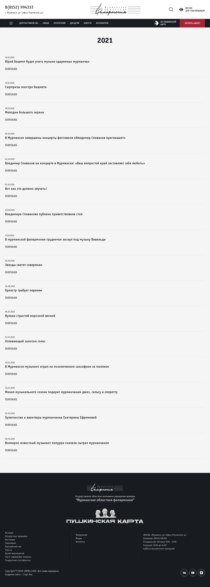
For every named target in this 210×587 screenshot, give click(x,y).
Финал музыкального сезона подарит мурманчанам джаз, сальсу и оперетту (61, 392)
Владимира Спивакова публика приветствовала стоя (43, 214)
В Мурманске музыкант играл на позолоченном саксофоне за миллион (57, 366)
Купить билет (192, 23)
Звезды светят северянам (23, 265)
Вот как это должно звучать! (26, 189)
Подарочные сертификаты (17, 560)
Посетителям (60, 23)
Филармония (81, 535)
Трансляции (10, 543)
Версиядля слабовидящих (195, 9)
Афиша (46, 23)
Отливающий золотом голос (25, 341)
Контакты (80, 541)
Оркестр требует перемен (23, 290)
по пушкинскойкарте (168, 23)
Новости (88, 23)
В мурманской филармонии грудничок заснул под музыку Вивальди (55, 239)
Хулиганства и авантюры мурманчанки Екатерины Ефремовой (51, 417)
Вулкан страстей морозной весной (30, 316)
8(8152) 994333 (19, 7)
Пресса (8, 550)
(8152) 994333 (160, 538)
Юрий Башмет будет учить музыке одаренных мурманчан (47, 61)
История (9, 532)
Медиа (79, 538)
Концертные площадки (16, 536)
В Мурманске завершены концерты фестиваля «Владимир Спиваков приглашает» (65, 138)
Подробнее (11, 68)
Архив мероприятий (14, 553)
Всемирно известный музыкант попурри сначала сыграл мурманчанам (57, 443)
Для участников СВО (28, 23)
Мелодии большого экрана (24, 112)
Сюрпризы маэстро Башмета (26, 87)
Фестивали (10, 539)
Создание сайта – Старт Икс (19, 574)
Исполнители (102, 23)
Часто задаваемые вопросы (18, 556)
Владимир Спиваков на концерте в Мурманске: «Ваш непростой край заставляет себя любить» (75, 163)
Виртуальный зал (13, 546)
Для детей (74, 23)
